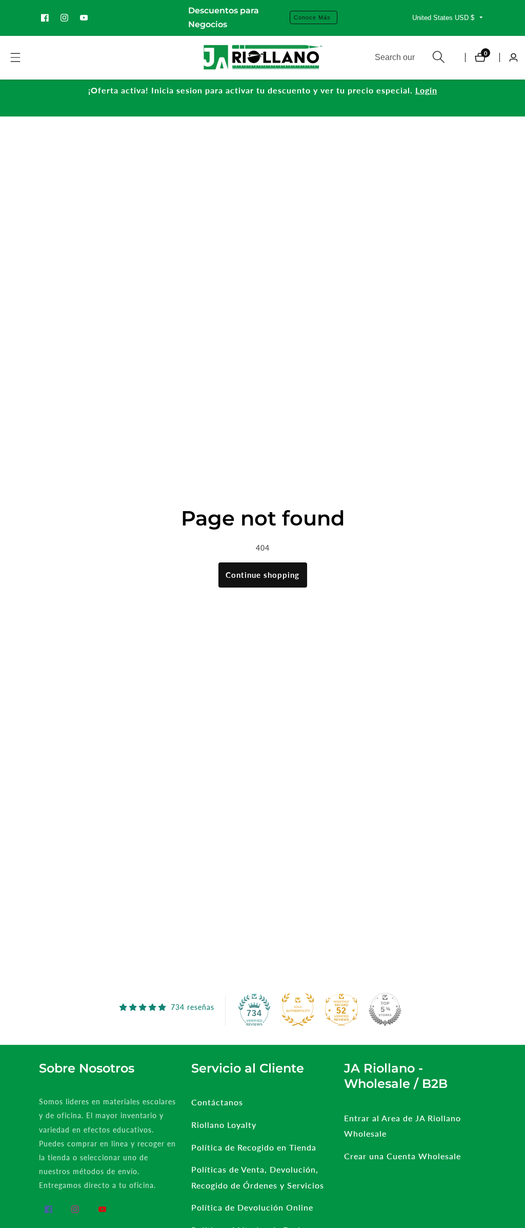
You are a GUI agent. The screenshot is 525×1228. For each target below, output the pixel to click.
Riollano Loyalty (223, 1124)
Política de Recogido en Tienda (253, 1147)
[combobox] (410, 57)
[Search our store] (438, 57)
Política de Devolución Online (252, 1207)
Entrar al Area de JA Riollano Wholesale (402, 1125)
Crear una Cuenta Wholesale (402, 1156)
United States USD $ (444, 18)
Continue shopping (262, 574)
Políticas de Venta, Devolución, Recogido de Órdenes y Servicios (257, 1177)
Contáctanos (217, 1102)
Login (426, 90)
